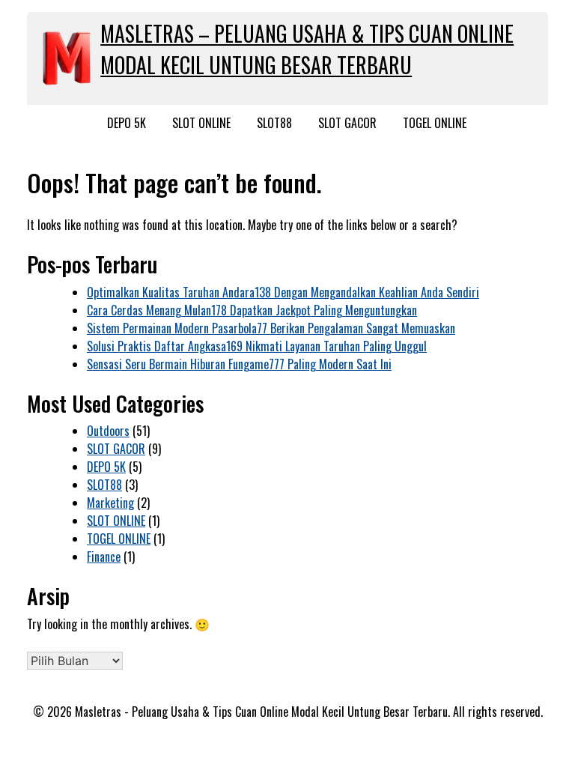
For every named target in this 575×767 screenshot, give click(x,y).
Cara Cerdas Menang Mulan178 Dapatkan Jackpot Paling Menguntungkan (252, 310)
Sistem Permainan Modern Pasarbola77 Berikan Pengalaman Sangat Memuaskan (271, 328)
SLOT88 (274, 123)
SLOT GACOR (347, 123)
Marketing (110, 503)
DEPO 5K (126, 123)
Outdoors (108, 431)
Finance (104, 557)
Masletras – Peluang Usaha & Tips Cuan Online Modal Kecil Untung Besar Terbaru (307, 49)
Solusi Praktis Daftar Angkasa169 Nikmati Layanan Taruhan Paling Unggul (257, 346)
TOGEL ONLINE (434, 123)
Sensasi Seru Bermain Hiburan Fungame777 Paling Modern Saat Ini (239, 364)
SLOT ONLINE (201, 123)
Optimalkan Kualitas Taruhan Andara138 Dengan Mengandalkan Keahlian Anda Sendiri (283, 292)
